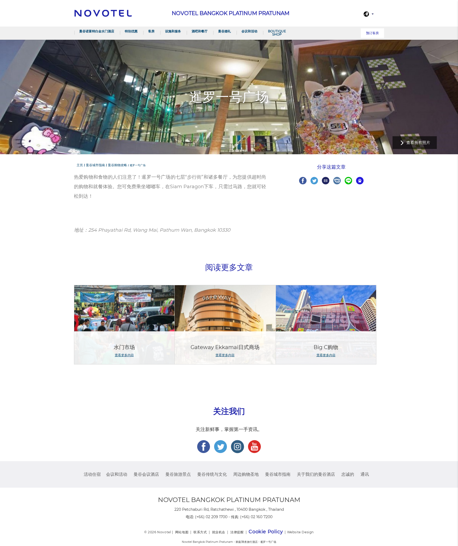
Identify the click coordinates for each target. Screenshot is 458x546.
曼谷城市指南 (277, 474)
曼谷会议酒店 (146, 474)
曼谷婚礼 (224, 31)
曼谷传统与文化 (212, 474)
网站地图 (181, 532)
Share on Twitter (314, 180)
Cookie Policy (266, 532)
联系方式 (200, 532)
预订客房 (372, 33)
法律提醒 (237, 532)
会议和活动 (249, 31)
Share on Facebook (302, 180)
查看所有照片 (418, 142)
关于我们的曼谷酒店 (316, 474)
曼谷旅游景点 (178, 474)
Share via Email (325, 180)
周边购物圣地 (246, 474)
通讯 (364, 474)
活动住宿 (92, 474)
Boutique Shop (277, 32)
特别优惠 (131, 31)
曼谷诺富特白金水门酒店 (96, 31)
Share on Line (348, 180)
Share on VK (337, 180)
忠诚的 (347, 474)
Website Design (300, 532)
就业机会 (218, 532)
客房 (151, 31)
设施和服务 (173, 31)
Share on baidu (359, 180)
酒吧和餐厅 (200, 31)
